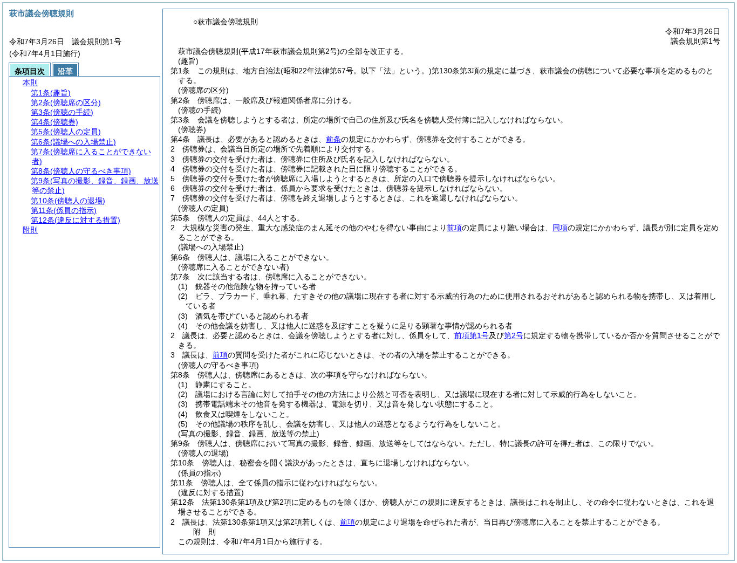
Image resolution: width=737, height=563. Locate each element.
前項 (454, 227)
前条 (333, 139)
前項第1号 (471, 335)
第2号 (513, 335)
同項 (560, 227)
